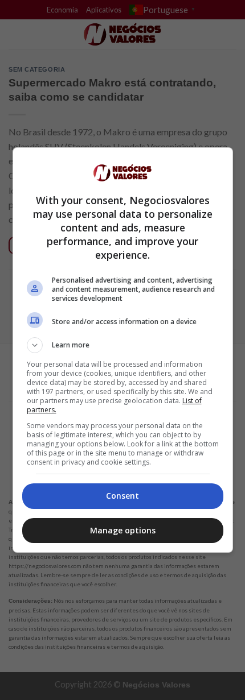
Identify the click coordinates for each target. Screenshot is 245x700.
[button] (123, 345)
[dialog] (123, 350)
